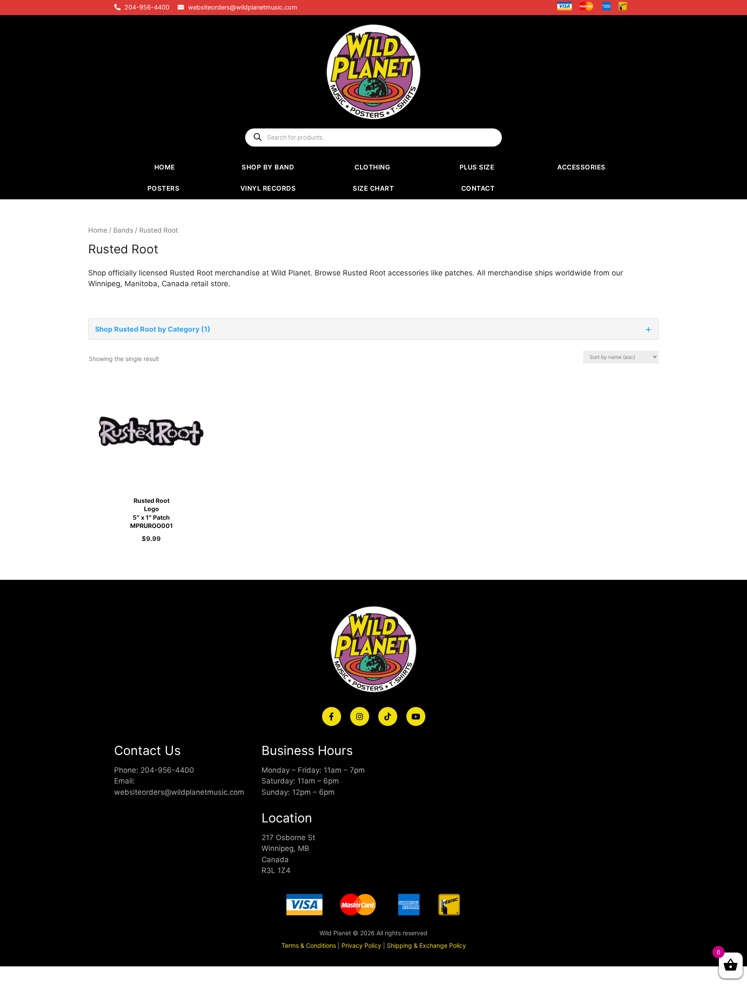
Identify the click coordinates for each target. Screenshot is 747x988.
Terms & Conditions (308, 945)
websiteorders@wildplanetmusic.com (242, 7)
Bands (123, 230)
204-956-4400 (146, 7)
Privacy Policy (361, 945)
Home (97, 230)
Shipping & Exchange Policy (426, 945)
